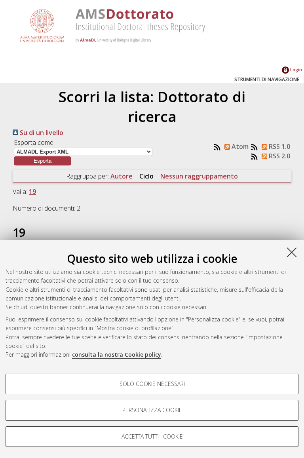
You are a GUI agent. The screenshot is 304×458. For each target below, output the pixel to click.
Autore (121, 176)
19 (32, 191)
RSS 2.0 (278, 156)
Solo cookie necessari (152, 384)
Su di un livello (40, 132)
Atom (239, 146)
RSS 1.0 (278, 146)
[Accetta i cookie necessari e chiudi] (291, 252)
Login (295, 69)
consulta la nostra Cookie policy (116, 354)
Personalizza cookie (152, 410)
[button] (42, 160)
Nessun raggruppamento (199, 176)
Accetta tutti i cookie (152, 436)
